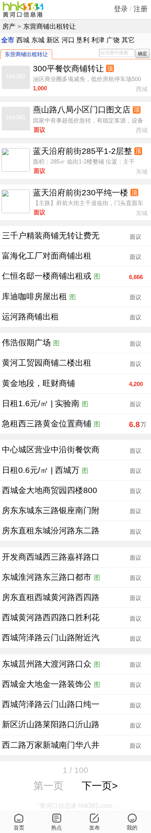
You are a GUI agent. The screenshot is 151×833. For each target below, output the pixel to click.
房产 (8, 26)
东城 (38, 40)
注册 (141, 9)
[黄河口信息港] (23, 9)
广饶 (113, 40)
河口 (68, 40)
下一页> (100, 785)
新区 (53, 40)
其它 (128, 40)
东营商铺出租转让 (49, 26)
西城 (22, 40)
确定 (142, 53)
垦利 (82, 40)
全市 (7, 40)
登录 (121, 9)
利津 (98, 40)
